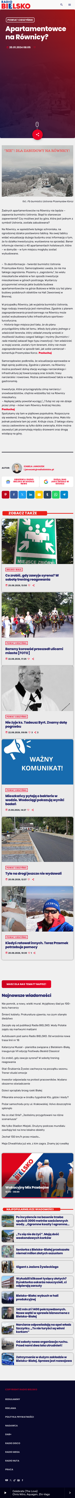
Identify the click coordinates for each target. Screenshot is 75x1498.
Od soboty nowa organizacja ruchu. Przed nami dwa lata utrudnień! (42, 1343)
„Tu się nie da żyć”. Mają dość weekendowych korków (37, 1236)
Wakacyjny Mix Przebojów (27, 1187)
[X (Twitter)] (10, 1480)
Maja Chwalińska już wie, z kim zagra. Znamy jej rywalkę (35, 1143)
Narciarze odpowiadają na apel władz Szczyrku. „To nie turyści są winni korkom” (43, 1328)
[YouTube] (6, 1480)
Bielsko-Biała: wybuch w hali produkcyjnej (37, 1297)
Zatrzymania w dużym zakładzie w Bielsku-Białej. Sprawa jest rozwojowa (44, 1359)
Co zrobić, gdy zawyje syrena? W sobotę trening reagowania (32, 577)
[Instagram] (18, 1480)
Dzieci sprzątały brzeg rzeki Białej (22, 1090)
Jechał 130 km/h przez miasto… (21, 1136)
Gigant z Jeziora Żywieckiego (37, 1267)
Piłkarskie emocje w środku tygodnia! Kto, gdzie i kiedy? (35, 1097)
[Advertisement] (37, 86)
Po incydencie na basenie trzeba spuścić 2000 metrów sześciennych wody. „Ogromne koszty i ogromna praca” (42, 1222)
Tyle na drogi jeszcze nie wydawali (33, 873)
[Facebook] (22, 1480)
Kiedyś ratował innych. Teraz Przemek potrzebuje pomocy (36, 945)
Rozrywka (12, 1181)
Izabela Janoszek (34, 466)
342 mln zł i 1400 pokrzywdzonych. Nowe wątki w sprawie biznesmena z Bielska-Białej (42, 1312)
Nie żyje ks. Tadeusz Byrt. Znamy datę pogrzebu (36, 724)
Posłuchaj (45, 352)
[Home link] (16, 5)
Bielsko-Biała (14, 569)
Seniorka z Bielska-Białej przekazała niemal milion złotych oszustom (42, 1251)
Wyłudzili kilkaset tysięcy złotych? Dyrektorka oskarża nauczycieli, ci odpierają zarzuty (41, 1282)
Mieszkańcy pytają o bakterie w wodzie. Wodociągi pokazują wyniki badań (34, 800)
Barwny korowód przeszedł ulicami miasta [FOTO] (34, 651)
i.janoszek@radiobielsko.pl (39, 469)
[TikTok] (14, 1480)
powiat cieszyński (20, 20)
